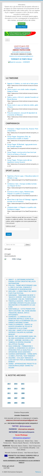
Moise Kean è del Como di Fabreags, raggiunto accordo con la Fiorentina (22, 200)
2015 (22, 384)
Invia (8, 234)
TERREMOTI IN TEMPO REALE (21, 59)
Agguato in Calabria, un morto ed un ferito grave (22, 83)
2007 (15, 398)
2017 (9, 384)
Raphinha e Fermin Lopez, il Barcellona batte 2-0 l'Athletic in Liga (22, 177)
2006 (22, 398)
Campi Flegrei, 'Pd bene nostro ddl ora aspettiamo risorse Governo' (19, 161)
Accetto (21, 24)
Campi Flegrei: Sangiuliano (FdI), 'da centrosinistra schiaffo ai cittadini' (18, 137)
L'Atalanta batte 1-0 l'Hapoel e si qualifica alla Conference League (21, 208)
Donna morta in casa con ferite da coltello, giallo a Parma (22, 106)
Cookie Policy (21, 27)
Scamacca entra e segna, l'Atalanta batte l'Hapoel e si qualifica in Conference (20, 193)
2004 (15, 403)
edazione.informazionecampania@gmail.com (21, 56)
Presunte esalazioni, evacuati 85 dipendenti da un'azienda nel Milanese (22, 114)
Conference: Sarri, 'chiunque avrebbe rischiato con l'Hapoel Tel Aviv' (22, 185)
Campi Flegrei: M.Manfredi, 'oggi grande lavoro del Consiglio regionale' (22, 145)
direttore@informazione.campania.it (21, 52)
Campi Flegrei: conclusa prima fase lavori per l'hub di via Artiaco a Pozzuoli (21, 153)
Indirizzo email (11, 226)
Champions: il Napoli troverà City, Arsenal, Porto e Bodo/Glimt (22, 130)
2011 (9, 393)
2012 (22, 388)
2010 (15, 393)
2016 (15, 384)
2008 (9, 398)
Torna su (38, 472)
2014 (9, 388)
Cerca (27, 244)
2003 (22, 403)
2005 (9, 403)
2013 (15, 388)
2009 (22, 393)
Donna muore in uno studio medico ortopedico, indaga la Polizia (22, 90)
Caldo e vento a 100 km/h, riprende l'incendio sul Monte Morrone (22, 98)
